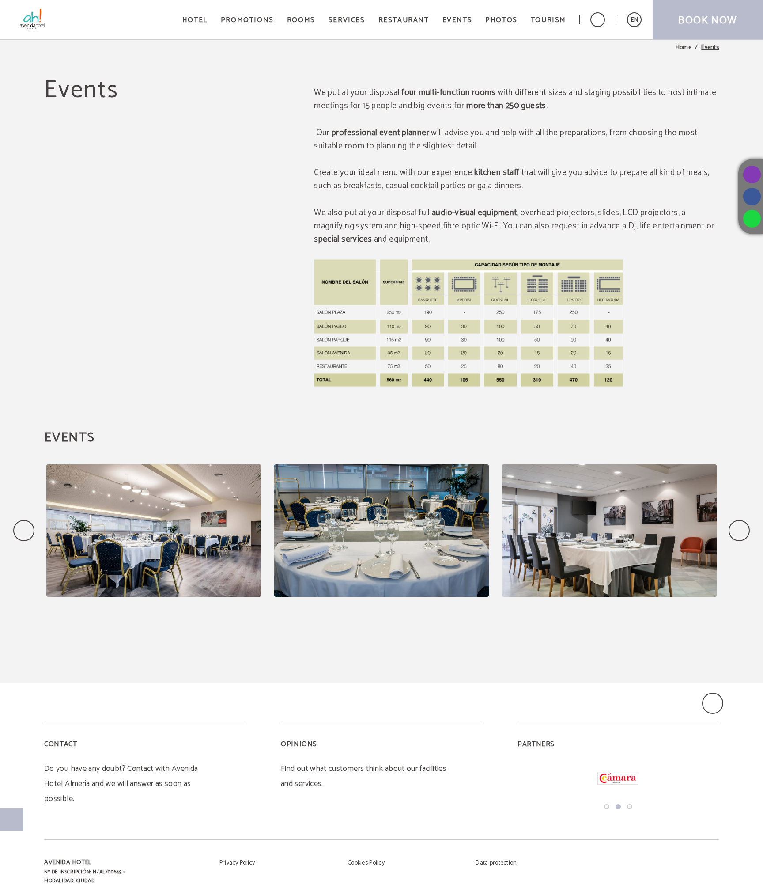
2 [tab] (618, 806)
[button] (634, 19)
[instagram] (752, 174)
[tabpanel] (618, 778)
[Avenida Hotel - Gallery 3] (609, 530)
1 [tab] (606, 806)
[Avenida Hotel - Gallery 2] (381, 530)
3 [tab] (629, 806)
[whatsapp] (752, 219)
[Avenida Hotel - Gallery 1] (153, 530)
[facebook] (752, 196)
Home (683, 48)
